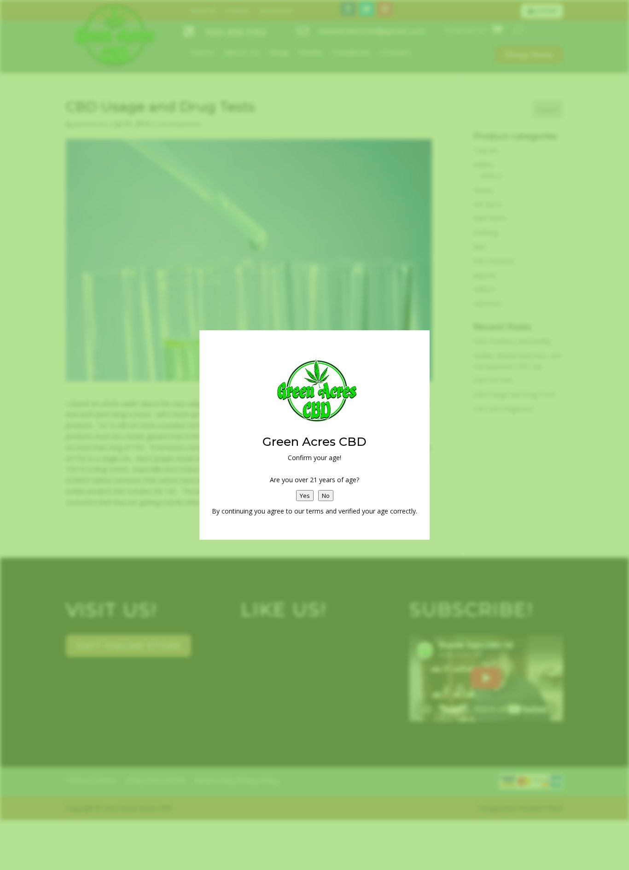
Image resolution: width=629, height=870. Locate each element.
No (326, 495)
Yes (305, 495)
